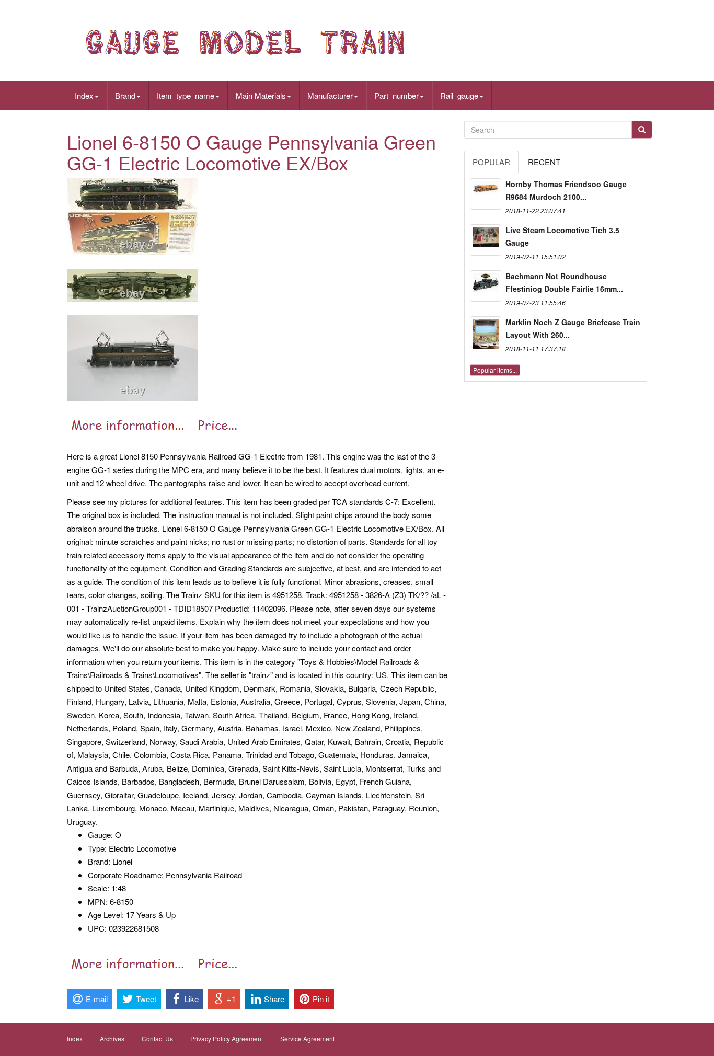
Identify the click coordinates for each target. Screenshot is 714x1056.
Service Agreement (307, 1038)
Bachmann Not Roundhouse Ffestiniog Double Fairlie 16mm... (564, 282)
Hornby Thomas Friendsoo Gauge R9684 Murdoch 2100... (566, 190)
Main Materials (261, 95)
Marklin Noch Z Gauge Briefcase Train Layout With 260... (572, 328)
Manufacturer (330, 95)
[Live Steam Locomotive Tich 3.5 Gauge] (485, 240)
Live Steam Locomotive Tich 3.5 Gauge (562, 236)
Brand (125, 95)
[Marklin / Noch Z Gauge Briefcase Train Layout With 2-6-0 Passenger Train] (485, 332)
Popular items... (495, 369)
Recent (544, 161)
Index (84, 95)
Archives (112, 1038)
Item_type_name (185, 95)
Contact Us (157, 1038)
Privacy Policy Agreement (226, 1038)
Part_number (396, 95)
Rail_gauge (459, 95)
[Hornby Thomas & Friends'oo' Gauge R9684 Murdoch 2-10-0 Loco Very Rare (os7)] (485, 194)
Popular (491, 161)
